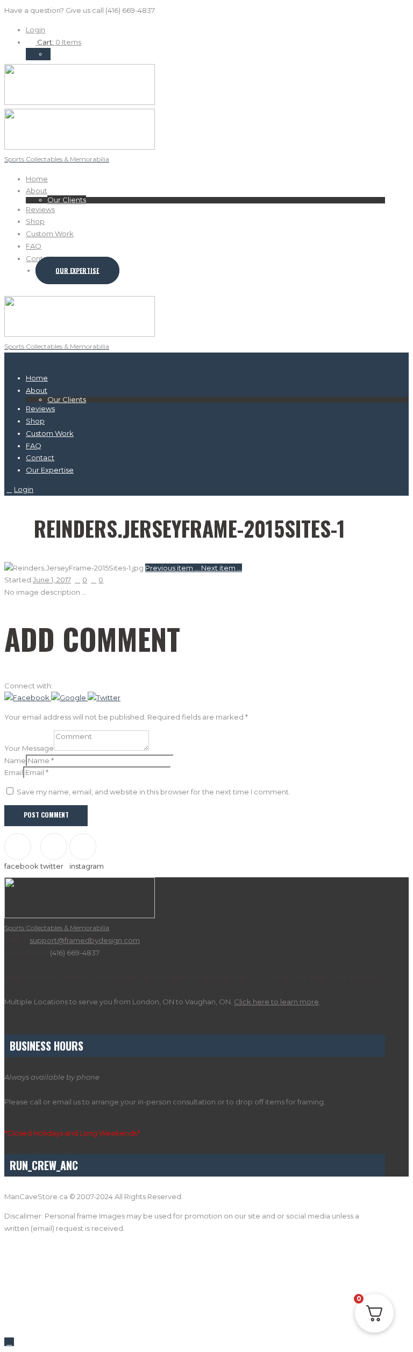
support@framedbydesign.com (85, 940)
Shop (35, 221)
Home (37, 178)
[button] (27, 697)
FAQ (33, 246)
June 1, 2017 (52, 579)
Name (15, 760)
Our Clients (66, 199)
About (36, 190)
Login (35, 29)
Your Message (29, 748)
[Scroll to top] (9, 1341)
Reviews (40, 209)
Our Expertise (77, 270)
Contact (40, 258)
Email (13, 772)
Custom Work (50, 233)
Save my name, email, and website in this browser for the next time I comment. (153, 791)
